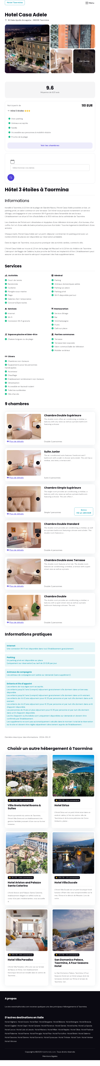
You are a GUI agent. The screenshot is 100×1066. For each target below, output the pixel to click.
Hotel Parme (23, 1033)
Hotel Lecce (10, 1029)
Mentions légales (50, 1056)
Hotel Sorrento (36, 1037)
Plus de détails (16, 441)
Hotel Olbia (75, 1029)
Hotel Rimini (72, 1033)
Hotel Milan (52, 1029)
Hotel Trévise (64, 1037)
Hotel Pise (47, 1033)
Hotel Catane (34, 1025)
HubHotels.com (49, 1052)
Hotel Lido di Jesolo (25, 1029)
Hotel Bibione (59, 1022)
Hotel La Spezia (85, 1025)
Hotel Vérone (11, 1041)
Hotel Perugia (36, 1033)
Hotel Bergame (45, 1022)
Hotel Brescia (85, 1022)
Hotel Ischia (72, 1025)
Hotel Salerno (84, 1033)
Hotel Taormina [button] (15, 2)
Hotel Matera (41, 1029)
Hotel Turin (76, 1037)
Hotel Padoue (87, 1029)
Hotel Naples (64, 1029)
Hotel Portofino (59, 1033)
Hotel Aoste (23, 1022)
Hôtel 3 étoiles (17, 110)
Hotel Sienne (23, 1037)
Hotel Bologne (72, 1022)
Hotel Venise (87, 1037)
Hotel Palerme (11, 1033)
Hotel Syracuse (51, 1037)
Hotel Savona (11, 1037)
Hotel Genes (60, 1025)
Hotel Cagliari (11, 1025)
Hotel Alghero (11, 1022)
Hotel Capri (23, 1025)
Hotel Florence (47, 1025)
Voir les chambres (50, 145)
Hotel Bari (34, 1022)
